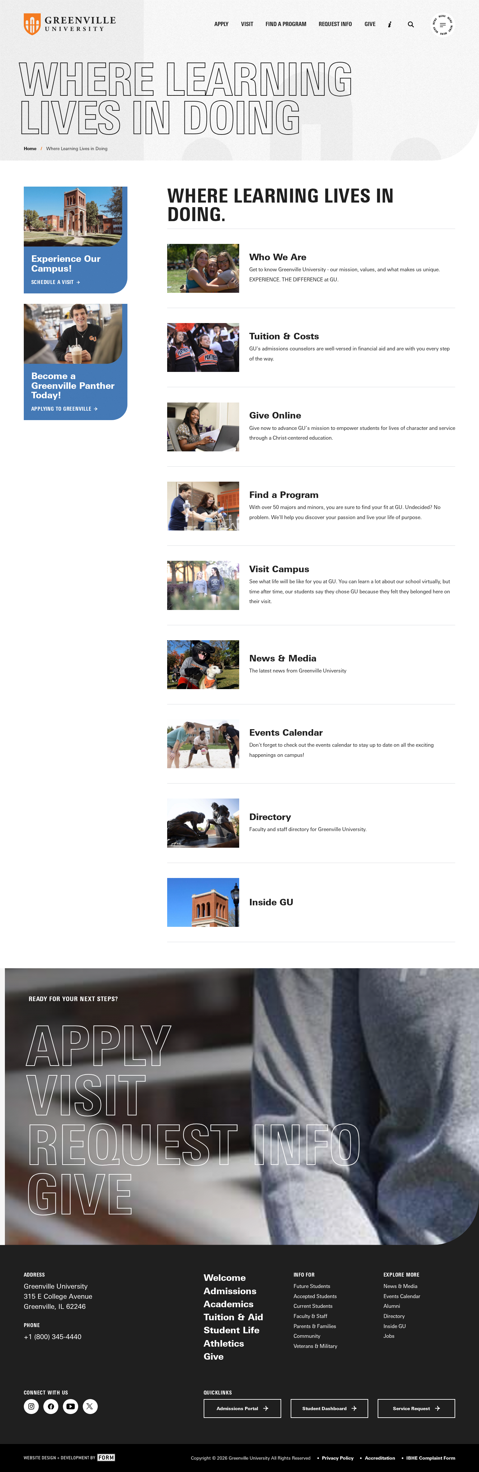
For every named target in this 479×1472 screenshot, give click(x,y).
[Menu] (443, 24)
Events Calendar (402, 1296)
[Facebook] (50, 1406)
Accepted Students (315, 1296)
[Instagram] (31, 1406)
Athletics (224, 1343)
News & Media (400, 1286)
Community (307, 1336)
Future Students (312, 1286)
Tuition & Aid (233, 1317)
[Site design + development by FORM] (69, 1458)
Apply (221, 24)
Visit (247, 24)
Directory (394, 1316)
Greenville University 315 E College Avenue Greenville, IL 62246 (58, 1296)
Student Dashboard (324, 1408)
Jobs (389, 1336)
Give (370, 24)
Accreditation (380, 1458)
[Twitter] (90, 1406)
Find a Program (286, 24)
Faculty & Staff (310, 1316)
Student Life (231, 1330)
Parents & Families (315, 1326)
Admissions (230, 1290)
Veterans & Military (315, 1346)
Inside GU (395, 1326)
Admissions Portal (237, 1408)
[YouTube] (70, 1406)
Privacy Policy (338, 1458)
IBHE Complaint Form (430, 1458)
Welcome (225, 1277)
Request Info (335, 24)
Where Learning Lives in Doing (77, 148)
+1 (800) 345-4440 (52, 1336)
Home (30, 148)
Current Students (313, 1306)
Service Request (411, 1408)
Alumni (392, 1306)
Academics (229, 1303)
